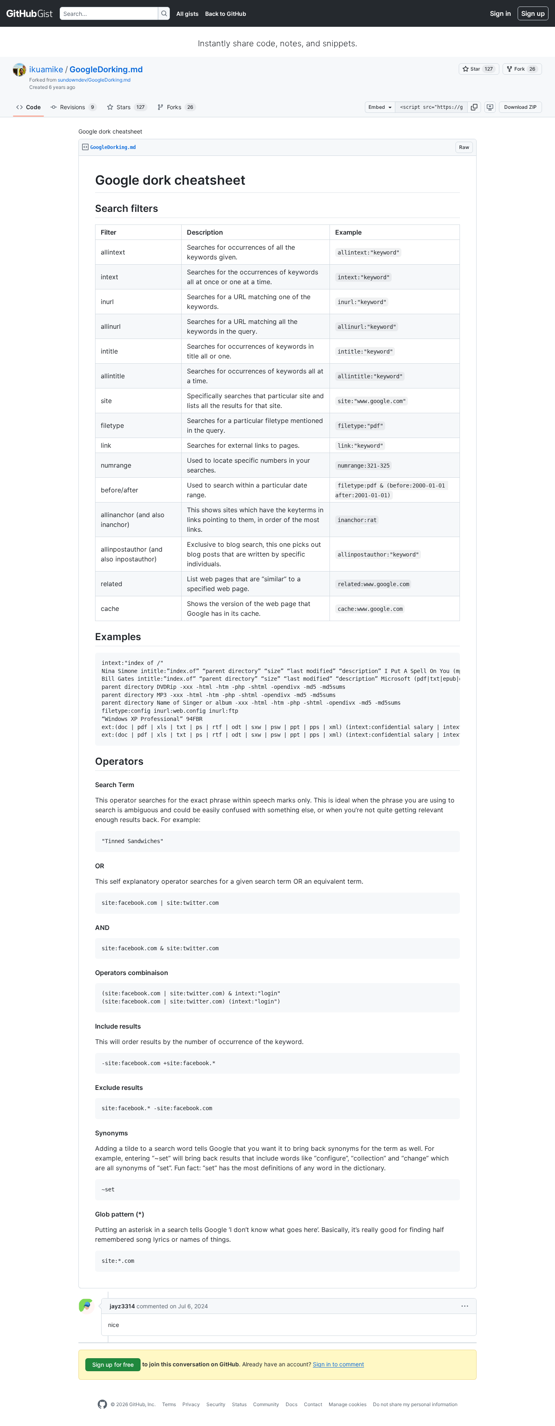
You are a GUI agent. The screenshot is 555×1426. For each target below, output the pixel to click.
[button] (474, 107)
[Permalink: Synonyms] (89, 1133)
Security (215, 1404)
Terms (169, 1404)
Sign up (533, 13)
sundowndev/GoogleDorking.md (94, 80)
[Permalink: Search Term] (89, 784)
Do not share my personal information (415, 1404)
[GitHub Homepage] (102, 1404)
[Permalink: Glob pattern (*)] (89, 1214)
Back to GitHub (225, 13)
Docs (291, 1404)
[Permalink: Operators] (89, 761)
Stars (131, 107)
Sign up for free (113, 1364)
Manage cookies (347, 1404)
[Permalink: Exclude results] (89, 1087)
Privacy (191, 1404)
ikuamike (46, 69)
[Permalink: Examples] (89, 636)
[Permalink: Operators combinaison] (89, 972)
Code (33, 107)
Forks (180, 107)
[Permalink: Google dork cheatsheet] (89, 180)
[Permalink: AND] (89, 927)
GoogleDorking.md (106, 69)
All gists (187, 13)
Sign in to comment (338, 1363)
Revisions (77, 107)
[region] (277, 722)
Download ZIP (520, 107)
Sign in (500, 13)
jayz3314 (122, 1306)
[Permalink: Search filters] (89, 208)
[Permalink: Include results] (89, 1026)
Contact (313, 1404)
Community (266, 1404)
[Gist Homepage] (30, 13)
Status (239, 1404)
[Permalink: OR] (89, 866)
